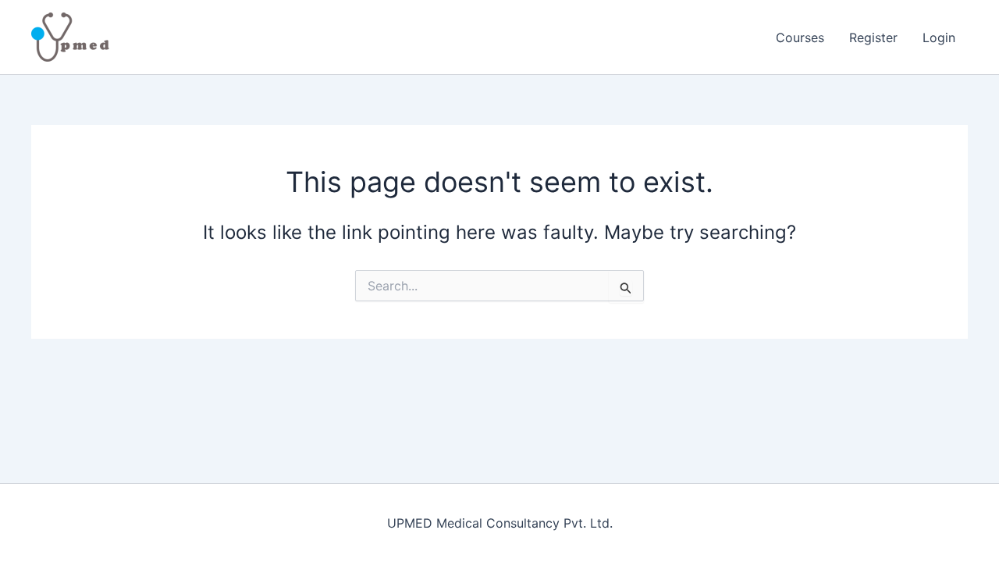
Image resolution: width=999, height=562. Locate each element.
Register (873, 37)
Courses (800, 37)
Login (939, 37)
